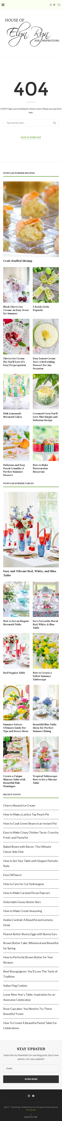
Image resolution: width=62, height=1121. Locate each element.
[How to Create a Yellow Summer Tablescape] (46, 651)
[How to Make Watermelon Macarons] (46, 443)
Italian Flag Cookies (15, 985)
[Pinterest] (54, 4)
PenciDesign (31, 1110)
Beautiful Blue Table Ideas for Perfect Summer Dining (44, 728)
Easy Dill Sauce (12, 875)
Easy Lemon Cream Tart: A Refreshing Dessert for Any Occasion (44, 363)
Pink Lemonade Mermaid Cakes (12, 415)
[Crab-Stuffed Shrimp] (31, 219)
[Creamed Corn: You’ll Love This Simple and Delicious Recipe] (46, 391)
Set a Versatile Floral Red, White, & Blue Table (45, 624)
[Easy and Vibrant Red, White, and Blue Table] (31, 530)
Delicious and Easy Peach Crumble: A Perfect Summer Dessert (14, 470)
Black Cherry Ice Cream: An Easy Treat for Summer (16, 310)
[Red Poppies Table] (16, 651)
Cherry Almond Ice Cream (19, 805)
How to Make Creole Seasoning (22, 911)
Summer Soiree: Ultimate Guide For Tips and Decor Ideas (15, 728)
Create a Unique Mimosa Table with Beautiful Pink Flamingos (14, 781)
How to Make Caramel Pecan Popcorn (26, 893)
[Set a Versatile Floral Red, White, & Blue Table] (46, 599)
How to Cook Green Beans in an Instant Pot (30, 823)
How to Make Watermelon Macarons (40, 468)
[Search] (58, 4)
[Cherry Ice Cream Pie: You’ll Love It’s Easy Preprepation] (16, 336)
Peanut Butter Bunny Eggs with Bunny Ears (30, 934)
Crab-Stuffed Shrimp (17, 261)
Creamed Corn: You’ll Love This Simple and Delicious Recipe (45, 417)
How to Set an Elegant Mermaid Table (16, 623)
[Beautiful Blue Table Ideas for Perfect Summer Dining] (46, 702)
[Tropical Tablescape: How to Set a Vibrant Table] (46, 754)
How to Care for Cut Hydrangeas (23, 884)
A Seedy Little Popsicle (41, 308)
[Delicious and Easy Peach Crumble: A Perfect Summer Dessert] (16, 443)
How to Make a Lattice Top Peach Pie (26, 814)
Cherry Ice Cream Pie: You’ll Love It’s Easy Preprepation (14, 362)
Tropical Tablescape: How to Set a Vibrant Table (45, 780)
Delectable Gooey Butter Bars (22, 902)
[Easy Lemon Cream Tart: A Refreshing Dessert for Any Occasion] (46, 336)
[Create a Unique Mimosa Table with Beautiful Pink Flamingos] (16, 754)
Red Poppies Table (14, 672)
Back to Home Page (31, 137)
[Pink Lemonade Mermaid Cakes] (16, 391)
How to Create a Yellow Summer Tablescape (42, 676)
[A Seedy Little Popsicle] (46, 285)
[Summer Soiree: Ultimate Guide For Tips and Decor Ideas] (16, 702)
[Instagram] (51, 4)
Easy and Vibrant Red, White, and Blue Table (29, 573)
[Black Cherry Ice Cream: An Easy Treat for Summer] (16, 285)
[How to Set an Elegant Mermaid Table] (16, 599)
